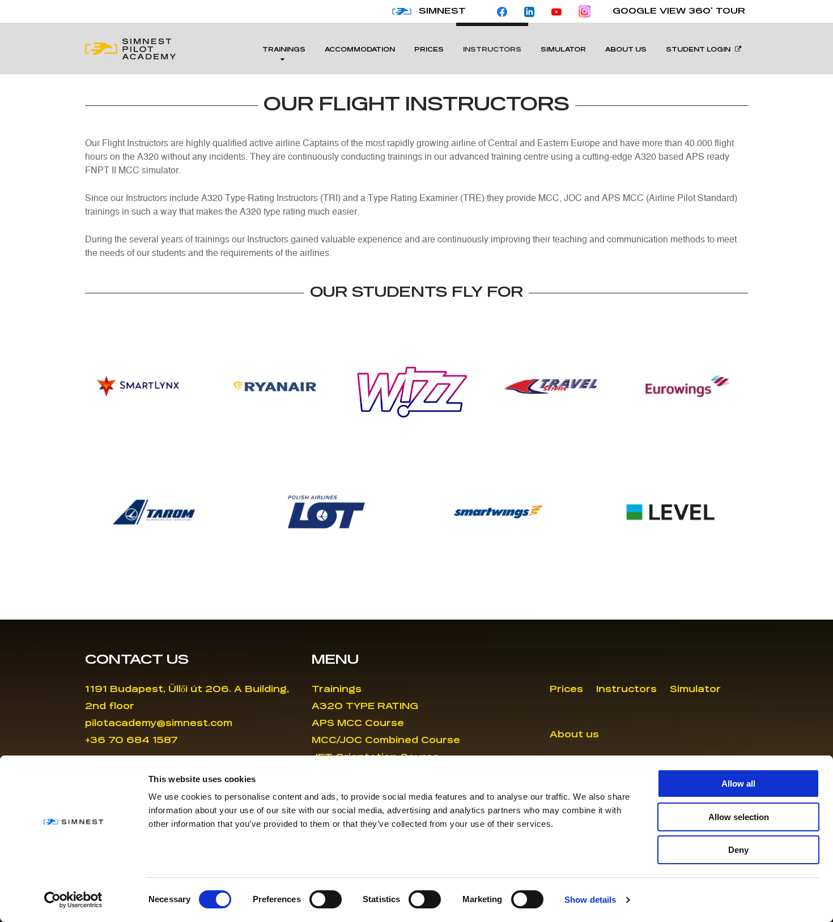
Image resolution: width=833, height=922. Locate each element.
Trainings (283, 49)
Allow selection (738, 817)
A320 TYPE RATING (365, 706)
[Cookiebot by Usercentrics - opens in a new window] (73, 899)
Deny (738, 850)
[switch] (325, 899)
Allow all (738, 783)
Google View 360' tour (679, 11)
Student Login (698, 49)
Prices (429, 49)
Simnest (442, 11)
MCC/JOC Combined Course (386, 740)
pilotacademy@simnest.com (158, 723)
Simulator (563, 49)
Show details (590, 899)
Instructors (492, 49)
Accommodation (360, 49)
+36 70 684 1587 (131, 740)
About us (626, 49)
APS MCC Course (358, 723)
